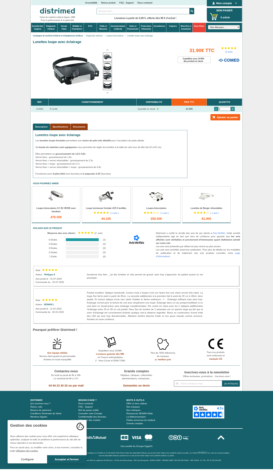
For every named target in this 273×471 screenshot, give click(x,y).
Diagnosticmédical (51, 27)
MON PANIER (224, 10)
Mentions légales (38, 416)
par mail (78, 385)
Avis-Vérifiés (219, 233)
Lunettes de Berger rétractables (206, 208)
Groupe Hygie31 (144, 446)
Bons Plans (199, 26)
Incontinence (159, 26)
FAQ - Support (126, 2)
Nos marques (133, 406)
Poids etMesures (103, 27)
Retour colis (36, 406)
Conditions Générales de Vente (45, 413)
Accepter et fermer (67, 459)
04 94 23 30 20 (58, 385)
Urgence (173, 26)
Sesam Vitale (64, 27)
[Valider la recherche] (191, 11)
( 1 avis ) (114, 213)
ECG (90, 26)
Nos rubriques (133, 410)
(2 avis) (229, 51)
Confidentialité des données (92, 416)
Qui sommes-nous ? (40, 403)
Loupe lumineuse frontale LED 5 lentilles (106, 208)
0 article (225, 17)
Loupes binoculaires (156, 208)
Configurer (27, 459)
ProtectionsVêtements (146, 27)
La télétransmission (136, 416)
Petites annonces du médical (140, 420)
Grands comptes (134, 423)
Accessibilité (91, 2)
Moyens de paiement (40, 410)
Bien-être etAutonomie (186, 27)
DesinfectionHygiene (37, 27)
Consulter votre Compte (90, 413)
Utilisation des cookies (89, 420)
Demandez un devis (136, 385)
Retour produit (108, 2)
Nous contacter (145, 2)
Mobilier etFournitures (77, 27)
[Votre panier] (214, 16)
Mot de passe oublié (88, 410)
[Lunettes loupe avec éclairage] (107, 57)
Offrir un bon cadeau (136, 403)
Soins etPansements (133, 27)
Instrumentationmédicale (118, 27)
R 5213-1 (203, 452)
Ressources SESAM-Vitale (139, 413)
